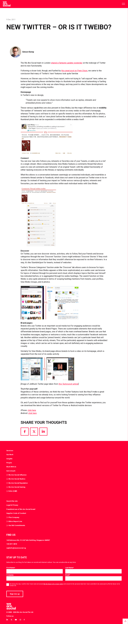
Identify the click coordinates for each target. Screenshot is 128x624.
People (9, 463)
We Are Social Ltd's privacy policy (53, 584)
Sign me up (15, 594)
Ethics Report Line (15, 521)
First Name (10, 568)
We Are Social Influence (17, 475)
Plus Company (13, 517)
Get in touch (10, 471)
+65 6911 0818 (11, 544)
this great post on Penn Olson (74, 70)
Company (9, 575)
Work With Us (11, 467)
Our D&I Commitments (16, 525)
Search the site (12, 501)
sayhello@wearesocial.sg (16, 548)
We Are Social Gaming (16, 487)
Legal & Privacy (12, 505)
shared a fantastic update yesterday (66, 63)
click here (32, 410)
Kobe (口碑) (12, 491)
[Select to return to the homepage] (6, 4)
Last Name (69, 568)
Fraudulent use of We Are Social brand (20, 509)
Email (67, 575)
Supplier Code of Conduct (16, 513)
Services (9, 450)
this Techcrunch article (68, 384)
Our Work (9, 454)
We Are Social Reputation (18, 483)
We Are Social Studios (16, 479)
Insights (9, 459)
